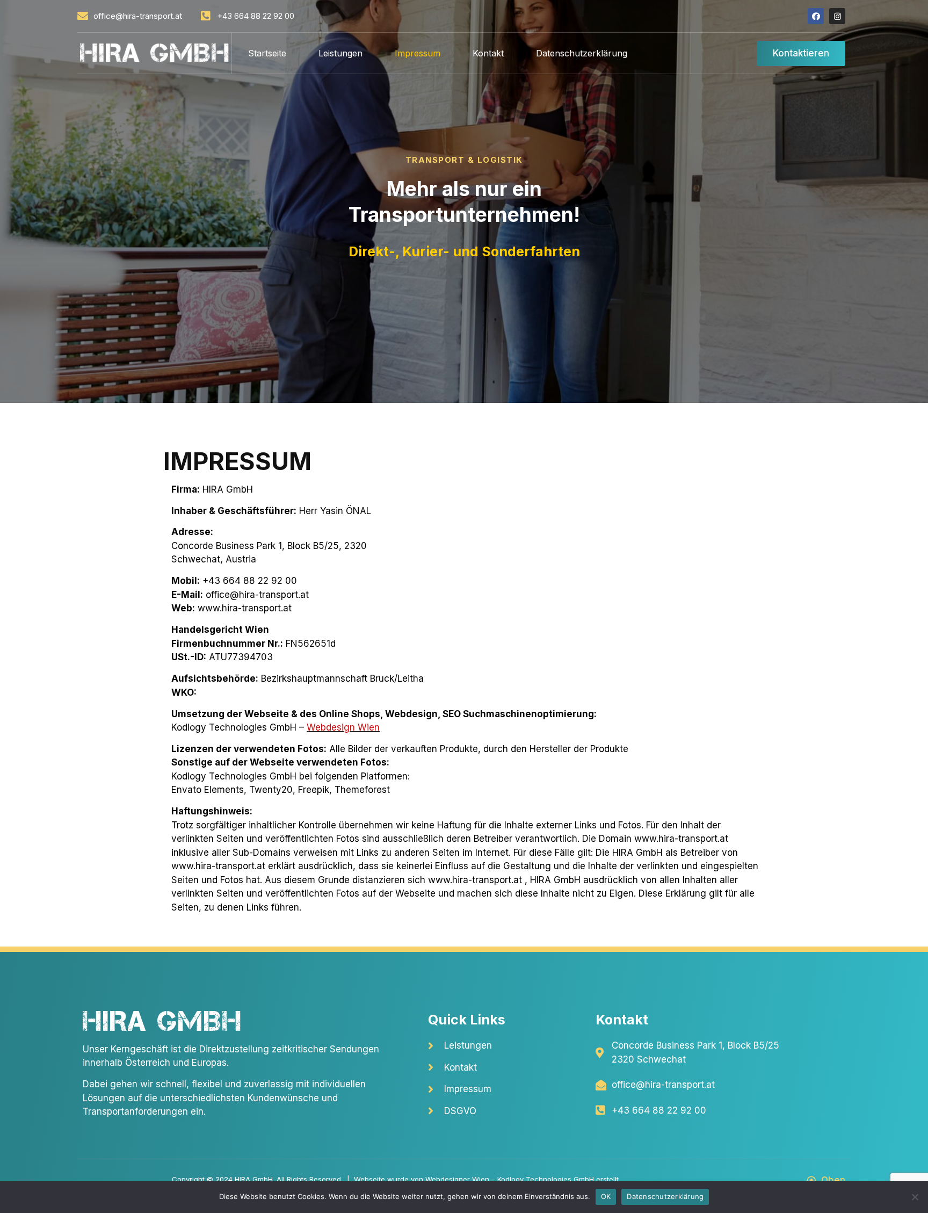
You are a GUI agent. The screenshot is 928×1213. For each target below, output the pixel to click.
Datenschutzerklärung (581, 53)
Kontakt (488, 53)
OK (606, 1196)
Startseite (267, 53)
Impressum (417, 53)
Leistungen (340, 53)
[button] (801, 53)
